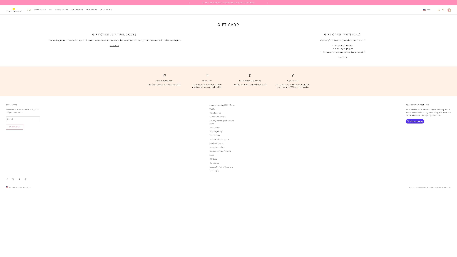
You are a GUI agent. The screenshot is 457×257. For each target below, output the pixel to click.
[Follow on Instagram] (13, 179)
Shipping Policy (215, 131)
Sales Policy (214, 127)
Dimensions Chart (217, 147)
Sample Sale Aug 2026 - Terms (222, 105)
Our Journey (214, 135)
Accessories (77, 10)
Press (211, 155)
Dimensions (91, 10)
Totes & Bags (61, 10)
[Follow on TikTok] (25, 179)
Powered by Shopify (442, 187)
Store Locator (215, 113)
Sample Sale (40, 10)
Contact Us (214, 163)
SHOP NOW (114, 45)
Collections (106, 10)
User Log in (214, 171)
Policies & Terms (216, 143)
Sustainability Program (219, 139)
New (51, 10)
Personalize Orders (217, 117)
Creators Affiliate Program (220, 151)
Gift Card (213, 159)
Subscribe (14, 127)
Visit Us (212, 109)
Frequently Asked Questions (221, 167)
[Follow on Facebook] (7, 179)
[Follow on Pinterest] (19, 179)
